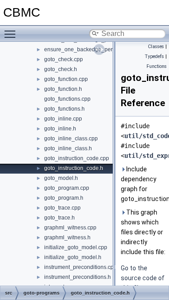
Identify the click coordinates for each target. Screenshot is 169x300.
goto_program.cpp (66, 188)
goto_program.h (63, 198)
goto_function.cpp (66, 79)
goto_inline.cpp (63, 119)
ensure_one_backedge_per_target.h (89, 49)
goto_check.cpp (63, 59)
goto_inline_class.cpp (71, 138)
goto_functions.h (64, 109)
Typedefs (154, 56)
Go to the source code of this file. (142, 277)
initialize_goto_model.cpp (75, 247)
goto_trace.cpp (62, 208)
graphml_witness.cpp (70, 227)
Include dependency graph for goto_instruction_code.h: (143, 184)
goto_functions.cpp (67, 99)
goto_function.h (63, 89)
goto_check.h (60, 69)
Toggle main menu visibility (12, 34)
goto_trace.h (59, 218)
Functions (156, 66)
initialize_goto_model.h (72, 257)
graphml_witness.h (67, 237)
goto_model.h (61, 178)
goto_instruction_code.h (73, 168)
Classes (156, 46)
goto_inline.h (60, 128)
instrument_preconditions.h (77, 277)
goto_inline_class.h (68, 148)
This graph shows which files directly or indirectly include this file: (143, 232)
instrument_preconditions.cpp (80, 267)
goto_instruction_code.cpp (76, 158)
